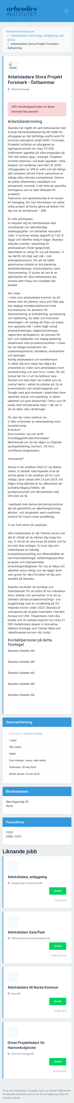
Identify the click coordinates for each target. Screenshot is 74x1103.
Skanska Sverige (32, 733)
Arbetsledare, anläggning (27, 877)
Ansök (57, 890)
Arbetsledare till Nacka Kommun (33, 987)
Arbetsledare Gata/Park (26, 932)
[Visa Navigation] (66, 11)
